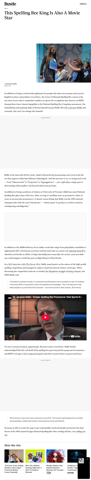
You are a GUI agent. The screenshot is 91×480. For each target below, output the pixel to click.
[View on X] (45, 226)
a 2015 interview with (23, 264)
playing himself (77, 251)
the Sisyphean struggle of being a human (63, 271)
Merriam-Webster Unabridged (33, 178)
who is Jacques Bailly (73, 107)
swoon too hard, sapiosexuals (26, 346)
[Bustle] (10, 4)
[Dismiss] (87, 459)
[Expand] (80, 459)
